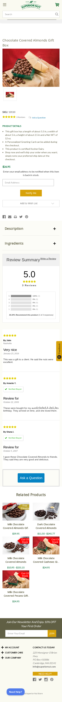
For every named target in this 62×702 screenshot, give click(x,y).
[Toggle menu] (4, 4)
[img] (9, 117)
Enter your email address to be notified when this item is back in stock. (31, 173)
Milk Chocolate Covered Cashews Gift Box (46, 561)
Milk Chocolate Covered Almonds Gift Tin (16, 528)
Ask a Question (39, 117)
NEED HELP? (45, 673)
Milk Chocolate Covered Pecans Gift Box (16, 595)
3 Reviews (20, 117)
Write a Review (48, 258)
